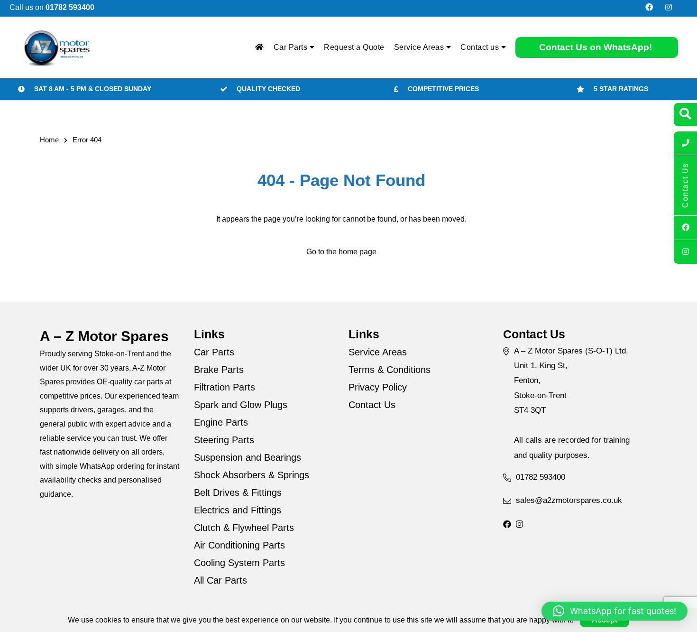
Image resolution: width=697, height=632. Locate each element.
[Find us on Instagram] (668, 7)
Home (49, 140)
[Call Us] (685, 143)
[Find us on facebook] (649, 7)
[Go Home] (259, 47)
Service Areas (420, 47)
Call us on (51, 7)
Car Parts (292, 47)
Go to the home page (341, 252)
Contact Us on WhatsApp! (595, 47)
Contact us (480, 47)
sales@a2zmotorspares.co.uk (569, 500)
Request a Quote (354, 47)
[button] (614, 611)
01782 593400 (540, 477)
